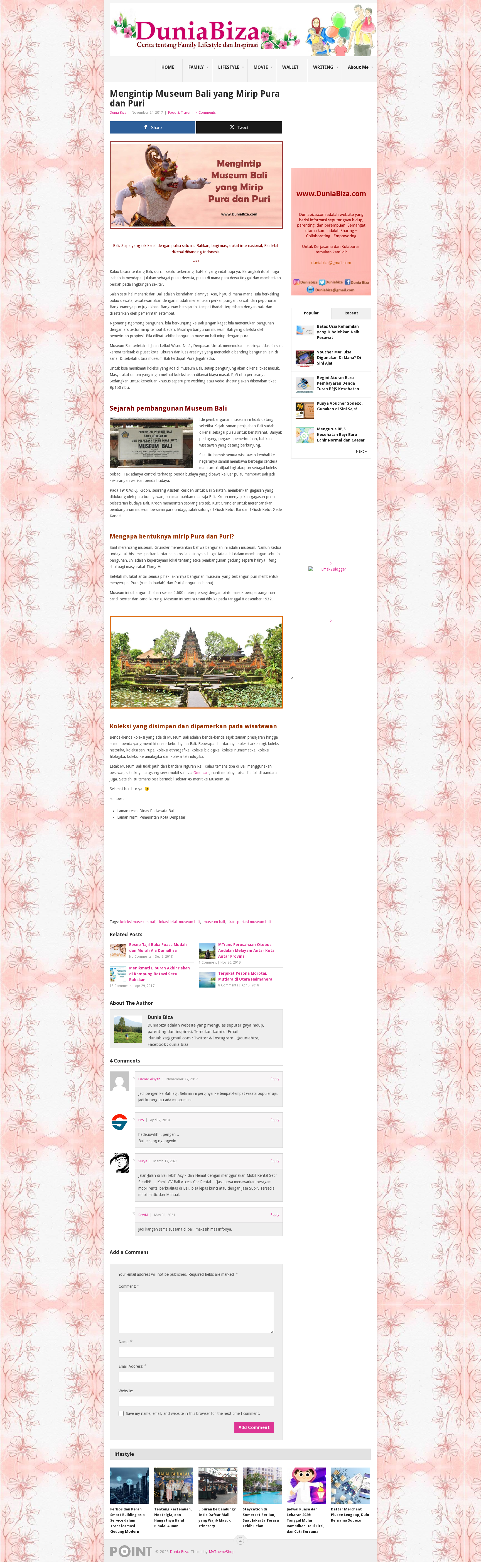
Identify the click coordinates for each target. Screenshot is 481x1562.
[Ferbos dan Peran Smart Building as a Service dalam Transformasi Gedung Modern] (129, 1486)
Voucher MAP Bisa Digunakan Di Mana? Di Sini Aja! (339, 357)
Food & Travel (179, 112)
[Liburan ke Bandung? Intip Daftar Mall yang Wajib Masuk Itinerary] (217, 1486)
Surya (142, 1161)
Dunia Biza (118, 112)
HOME (167, 67)
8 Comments (228, 985)
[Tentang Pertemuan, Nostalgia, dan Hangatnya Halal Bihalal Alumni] (173, 1486)
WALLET (290, 67)
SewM (143, 1215)
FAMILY (196, 67)
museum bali (214, 922)
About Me (358, 67)
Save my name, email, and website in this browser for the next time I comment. (193, 1413)
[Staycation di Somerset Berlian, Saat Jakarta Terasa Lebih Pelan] (262, 1486)
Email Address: (132, 1366)
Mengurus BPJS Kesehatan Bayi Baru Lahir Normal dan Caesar (341, 434)
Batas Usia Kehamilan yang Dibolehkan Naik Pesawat (338, 332)
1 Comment (208, 962)
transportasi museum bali (250, 922)
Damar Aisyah (149, 1079)
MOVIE (261, 67)
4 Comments (206, 112)
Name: (125, 1341)
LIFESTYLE (228, 67)
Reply (275, 1079)
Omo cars (201, 772)
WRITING (323, 67)
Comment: (129, 1286)
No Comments (140, 957)
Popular (311, 313)
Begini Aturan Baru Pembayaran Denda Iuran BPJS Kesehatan (338, 383)
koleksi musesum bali (138, 922)
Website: (126, 1391)
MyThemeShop (222, 1551)
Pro (141, 1120)
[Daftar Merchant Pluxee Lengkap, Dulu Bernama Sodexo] (350, 1486)
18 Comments (120, 986)
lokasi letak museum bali (179, 922)
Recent (351, 313)
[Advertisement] (196, 875)
